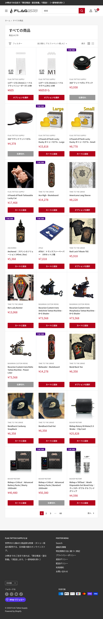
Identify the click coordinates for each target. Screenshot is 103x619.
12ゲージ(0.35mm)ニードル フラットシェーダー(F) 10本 (21, 84)
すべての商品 (18, 20)
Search (59, 542)
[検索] (82, 10)
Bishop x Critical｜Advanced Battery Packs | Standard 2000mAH (51, 485)
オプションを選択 (20, 97)
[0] (95, 10)
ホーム (7, 20)
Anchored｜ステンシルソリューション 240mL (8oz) (20, 253)
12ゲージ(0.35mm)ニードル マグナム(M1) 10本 (51, 84)
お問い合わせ (62, 571)
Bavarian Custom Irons (49, 304)
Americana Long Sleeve (80, 195)
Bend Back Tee (76, 367)
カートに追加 (51, 153)
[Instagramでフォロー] (11, 594)
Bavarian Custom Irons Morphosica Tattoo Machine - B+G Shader (82, 310)
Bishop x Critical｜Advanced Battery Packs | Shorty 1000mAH (20, 485)
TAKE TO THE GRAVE (46, 192)
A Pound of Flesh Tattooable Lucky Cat (20, 196)
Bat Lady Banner (15, 307)
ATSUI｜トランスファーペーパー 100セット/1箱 (51, 253)
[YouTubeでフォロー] (16, 594)
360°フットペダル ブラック (81, 82)
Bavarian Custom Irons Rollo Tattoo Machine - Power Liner (20, 370)
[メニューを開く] (6, 11)
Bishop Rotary (75, 422)
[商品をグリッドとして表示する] (89, 43)
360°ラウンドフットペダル (19, 139)
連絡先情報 (61, 547)
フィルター (17, 43)
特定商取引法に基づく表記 (68, 551)
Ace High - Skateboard (49, 195)
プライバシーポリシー (66, 555)
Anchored (12, 248)
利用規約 (60, 567)
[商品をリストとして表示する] (93, 43)
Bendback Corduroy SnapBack (17, 427)
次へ (89, 513)
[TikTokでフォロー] (21, 594)
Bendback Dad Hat (47, 426)
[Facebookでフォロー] (7, 594)
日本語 (9, 583)
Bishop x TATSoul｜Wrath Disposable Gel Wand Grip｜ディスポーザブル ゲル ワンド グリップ (82, 486)
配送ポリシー (62, 563)
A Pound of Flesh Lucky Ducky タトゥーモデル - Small (82, 140)
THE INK (71, 50)
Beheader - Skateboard (49, 367)
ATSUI (41, 248)
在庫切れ (82, 97)
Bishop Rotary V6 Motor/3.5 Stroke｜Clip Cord (81, 427)
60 (61, 513)
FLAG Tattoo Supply (16, 79)
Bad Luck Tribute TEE (79, 251)
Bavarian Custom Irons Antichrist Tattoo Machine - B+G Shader (50, 310)
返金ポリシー (62, 559)
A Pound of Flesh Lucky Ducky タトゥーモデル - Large (51, 140)
